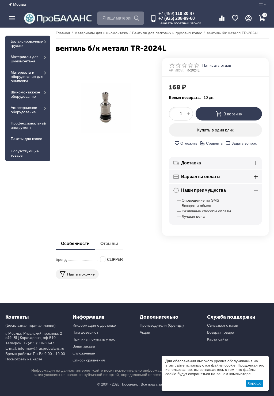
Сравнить (214, 143)
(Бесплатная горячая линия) (30, 325)
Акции (145, 332)
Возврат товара (220, 332)
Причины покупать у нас (94, 339)
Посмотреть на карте (23, 359)
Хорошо (254, 383)
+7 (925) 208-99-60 (176, 18)
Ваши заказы (84, 346)
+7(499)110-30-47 (39, 343)
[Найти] (137, 18)
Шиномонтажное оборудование (25, 94)
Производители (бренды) (162, 325)
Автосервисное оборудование (24, 109)
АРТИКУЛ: (176, 70)
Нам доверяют (85, 332)
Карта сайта (217, 339)
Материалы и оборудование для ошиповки (27, 76)
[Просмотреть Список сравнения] (222, 18)
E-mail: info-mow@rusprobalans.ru (34, 348)
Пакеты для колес (26, 139)
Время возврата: (185, 97)
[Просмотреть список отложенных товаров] (235, 18)
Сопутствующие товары (25, 153)
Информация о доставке (94, 325)
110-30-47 (176, 13)
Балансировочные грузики (27, 43)
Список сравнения (89, 360)
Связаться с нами (222, 325)
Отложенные (84, 353)
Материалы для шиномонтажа (25, 59)
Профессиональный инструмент (28, 125)
